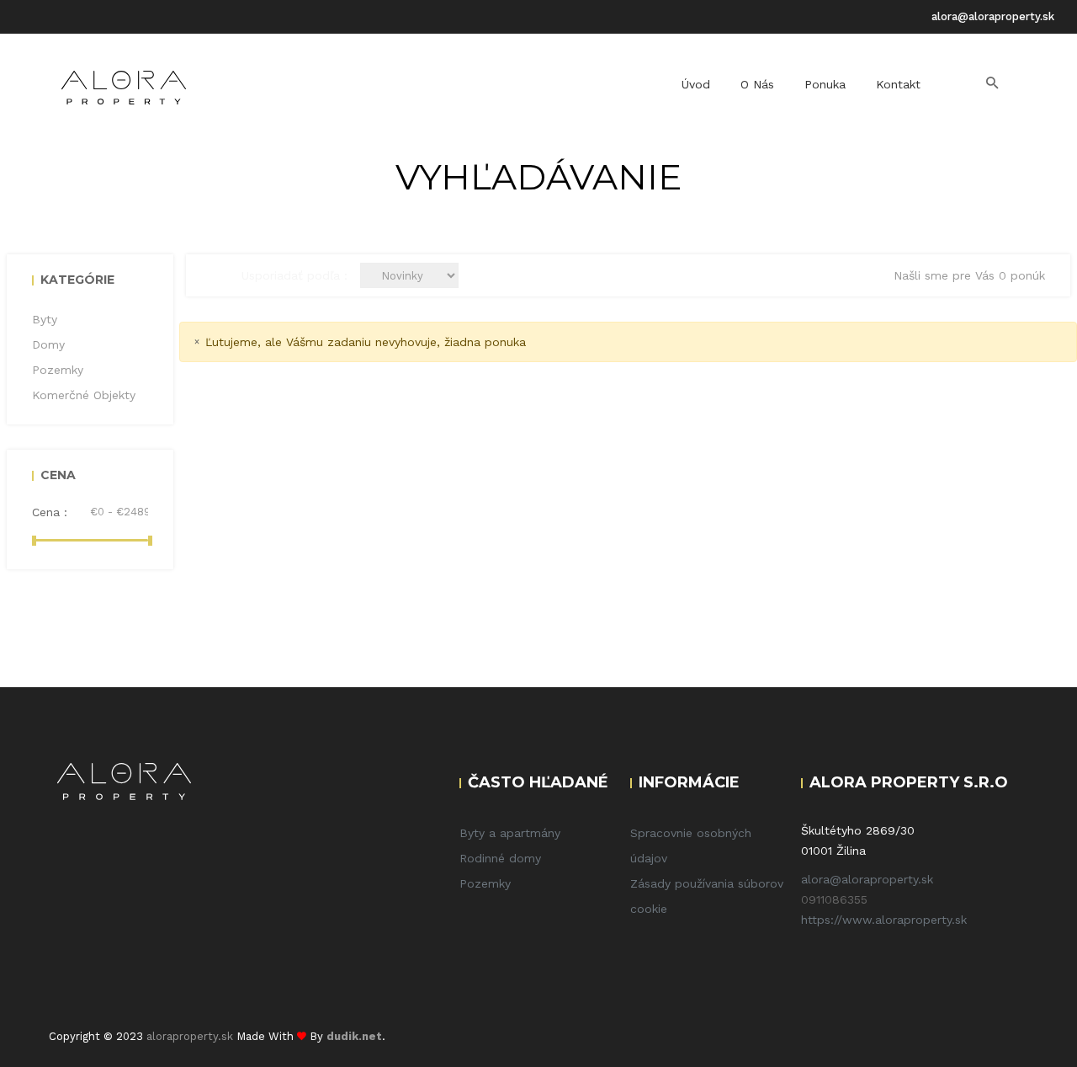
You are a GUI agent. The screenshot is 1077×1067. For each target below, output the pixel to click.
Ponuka (825, 84)
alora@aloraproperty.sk (992, 16)
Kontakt (898, 84)
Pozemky (485, 883)
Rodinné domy (500, 858)
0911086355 (834, 899)
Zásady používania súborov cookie (706, 896)
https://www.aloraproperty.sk (884, 919)
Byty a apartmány (509, 833)
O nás (757, 84)
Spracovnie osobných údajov (690, 845)
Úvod (696, 84)
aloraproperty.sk (189, 1036)
